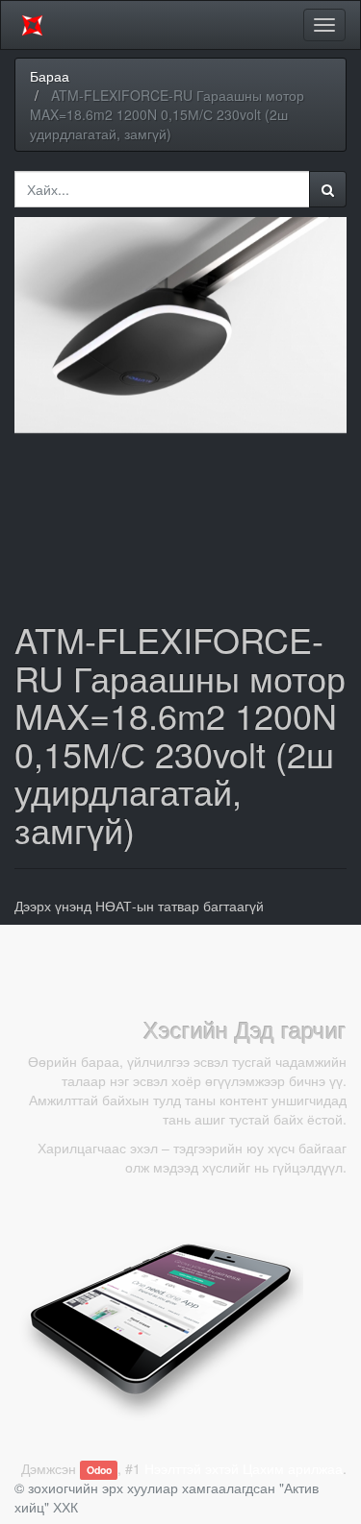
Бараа (49, 75)
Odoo (99, 1470)
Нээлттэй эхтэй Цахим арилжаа (243, 1468)
